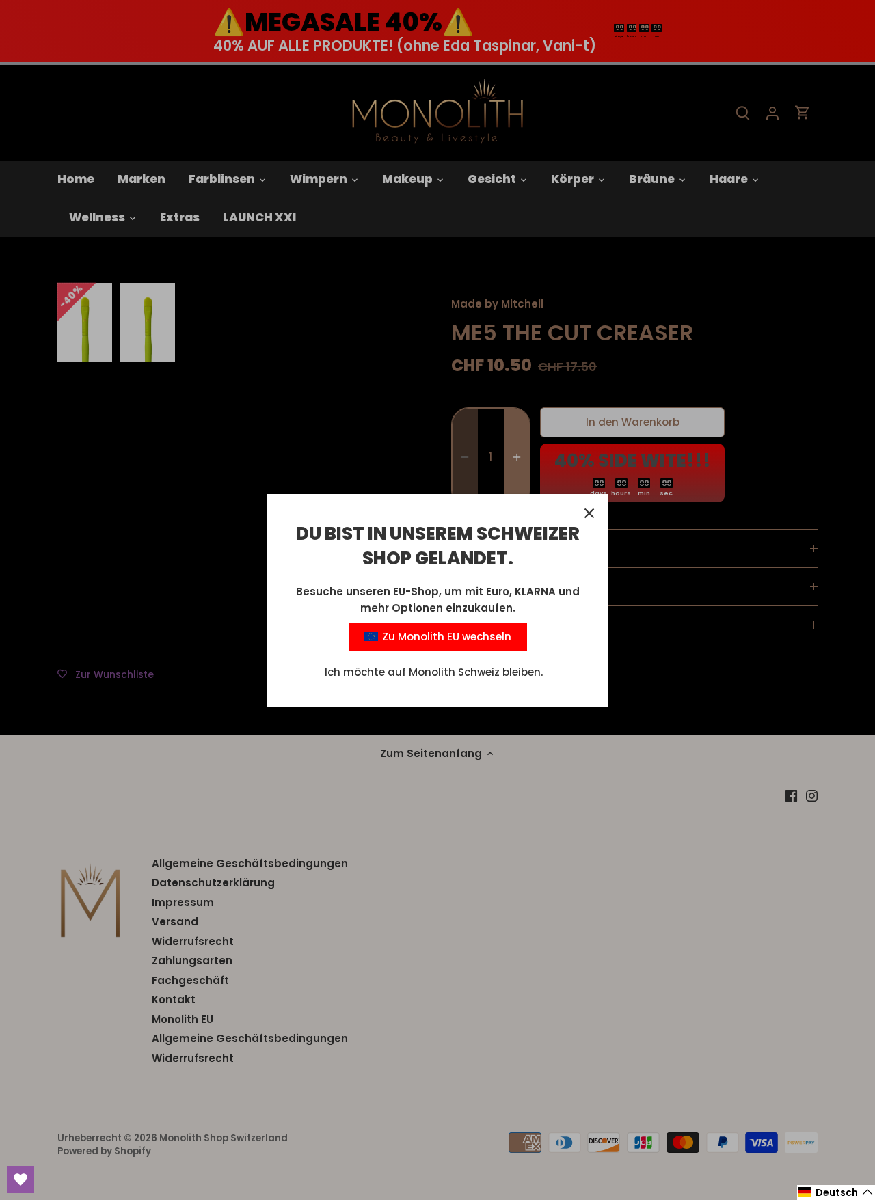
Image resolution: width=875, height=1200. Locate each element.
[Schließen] (589, 513)
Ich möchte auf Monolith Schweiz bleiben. (434, 672)
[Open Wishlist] (20, 1179)
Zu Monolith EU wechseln (445, 636)
